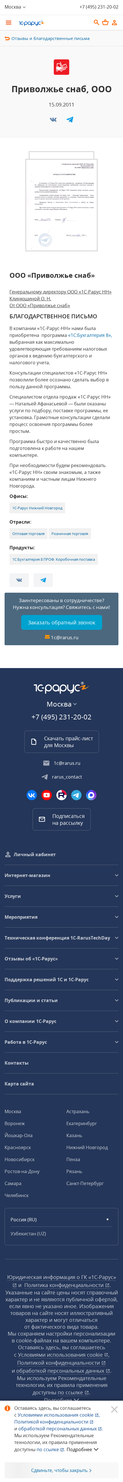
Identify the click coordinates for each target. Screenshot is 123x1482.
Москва (13, 1111)
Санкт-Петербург (85, 1183)
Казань (74, 1135)
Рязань (74, 1171)
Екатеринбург (81, 1123)
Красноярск (18, 1147)
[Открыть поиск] (96, 22)
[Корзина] (105, 22)
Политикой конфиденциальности (52, 1422)
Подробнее (79, 1449)
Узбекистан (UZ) (28, 1233)
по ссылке (71, 1392)
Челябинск (17, 1195)
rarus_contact (67, 777)
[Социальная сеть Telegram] (76, 795)
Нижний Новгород (87, 1147)
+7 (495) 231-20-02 (99, 7)
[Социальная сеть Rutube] (61, 795)
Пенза (73, 1159)
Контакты (17, 1063)
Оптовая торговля (28, 533)
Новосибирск (20, 1159)
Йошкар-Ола (19, 1135)
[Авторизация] (114, 23)
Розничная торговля (69, 533)
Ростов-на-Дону (22, 1171)
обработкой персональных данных (61, 1370)
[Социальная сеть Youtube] (46, 795)
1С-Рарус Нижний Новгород (37, 507)
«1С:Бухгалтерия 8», (90, 335)
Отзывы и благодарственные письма (50, 38)
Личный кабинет (35, 854)
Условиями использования (59, 1415)
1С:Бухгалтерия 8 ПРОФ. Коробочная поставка (53, 559)
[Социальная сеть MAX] (91, 795)
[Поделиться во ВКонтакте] (53, 121)
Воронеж (15, 1123)
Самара (13, 1183)
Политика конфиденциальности (64, 1285)
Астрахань (77, 1111)
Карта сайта (19, 1084)
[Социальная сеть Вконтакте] (32, 795)
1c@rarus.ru (64, 637)
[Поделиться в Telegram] (70, 121)
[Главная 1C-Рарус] (52, 23)
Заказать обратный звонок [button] (61, 622)
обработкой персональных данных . (60, 1428)
